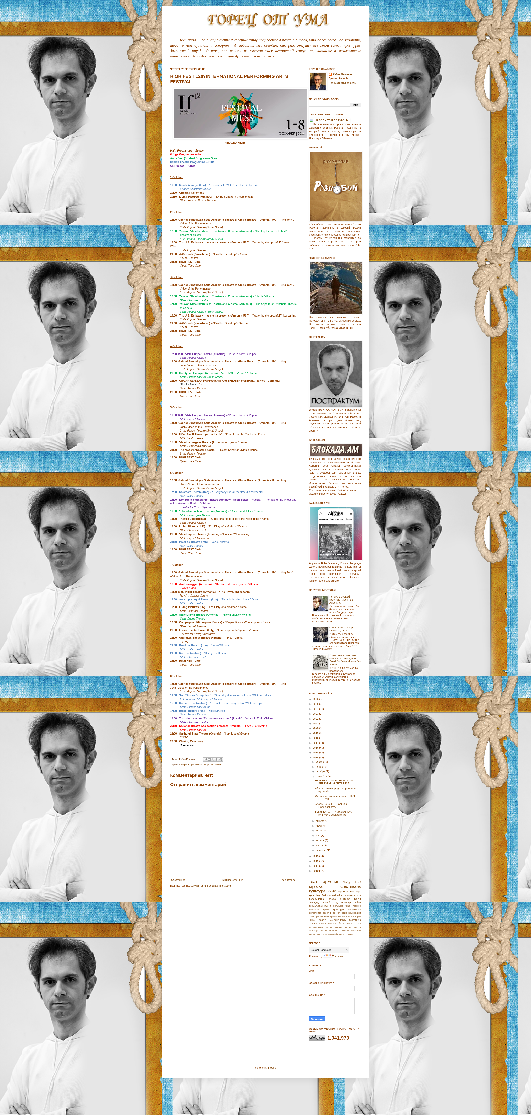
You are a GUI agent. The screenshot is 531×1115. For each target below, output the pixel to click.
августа (320, 821)
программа (196, 764)
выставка (345, 898)
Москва (357, 906)
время (348, 927)
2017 (316, 743)
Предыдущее (288, 880)
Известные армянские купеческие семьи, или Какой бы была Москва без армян (345, 660)
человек (349, 934)
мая (318, 835)
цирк (342, 934)
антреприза (315, 913)
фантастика (325, 923)
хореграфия (334, 934)
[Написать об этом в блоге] (209, 759)
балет (326, 913)
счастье (313, 923)
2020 (316, 728)
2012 (316, 861)
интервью (342, 913)
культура (317, 891)
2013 (316, 856)
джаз (312, 895)
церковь (324, 916)
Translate (337, 956)
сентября (322, 776)
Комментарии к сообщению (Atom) (210, 885)
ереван (343, 891)
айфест (185, 764)
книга (312, 920)
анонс (329, 927)
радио (312, 916)
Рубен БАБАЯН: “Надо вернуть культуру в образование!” (333, 813)
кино (332, 891)
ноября (320, 766)
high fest (321, 895)
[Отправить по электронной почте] (205, 759)
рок (318, 916)
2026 (316, 699)
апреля (320, 840)
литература (354, 895)
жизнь (324, 930)
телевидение (317, 898)
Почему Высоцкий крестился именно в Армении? (341, 599)
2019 (316, 733)
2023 (316, 713)
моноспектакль (338, 920)
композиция (354, 913)
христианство (353, 909)
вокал (357, 898)
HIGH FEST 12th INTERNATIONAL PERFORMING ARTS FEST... (334, 782)
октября (321, 771)
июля (319, 825)
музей (327, 906)
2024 (316, 709)
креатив (322, 920)
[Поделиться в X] (213, 759)
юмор (350, 923)
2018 (316, 738)
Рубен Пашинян (342, 74)
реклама (345, 930)
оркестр (346, 902)
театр (206, 764)
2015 (316, 752)
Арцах (348, 906)
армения (331, 881)
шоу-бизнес (339, 923)
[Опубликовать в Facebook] (217, 759)
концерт (355, 891)
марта (320, 845)
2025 (316, 704)
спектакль (356, 930)
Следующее (178, 880)
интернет (334, 930)
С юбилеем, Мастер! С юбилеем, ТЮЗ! (342, 629)
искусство (351, 881)
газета (357, 927)
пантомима (355, 920)
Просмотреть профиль (342, 83)
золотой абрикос (336, 895)
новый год (330, 902)
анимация (314, 909)
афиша (338, 927)
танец (312, 934)
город (358, 916)
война (358, 902)
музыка (316, 886)
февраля (321, 850)
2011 (316, 865)
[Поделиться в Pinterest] (221, 759)
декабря (321, 761)
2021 (316, 723)
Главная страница (233, 880)
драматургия (316, 906)
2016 (316, 747)
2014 (316, 757)
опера (332, 898)
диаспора (314, 930)
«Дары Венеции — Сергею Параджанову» (331, 805)
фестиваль (216, 764)
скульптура (338, 909)
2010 (316, 870)
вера (332, 913)
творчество (321, 934)
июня (319, 830)
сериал (325, 909)
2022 (316, 718)
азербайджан (316, 927)
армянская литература (342, 916)
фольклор (338, 906)
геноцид (314, 902)
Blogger (272, 1067)
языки (358, 923)
